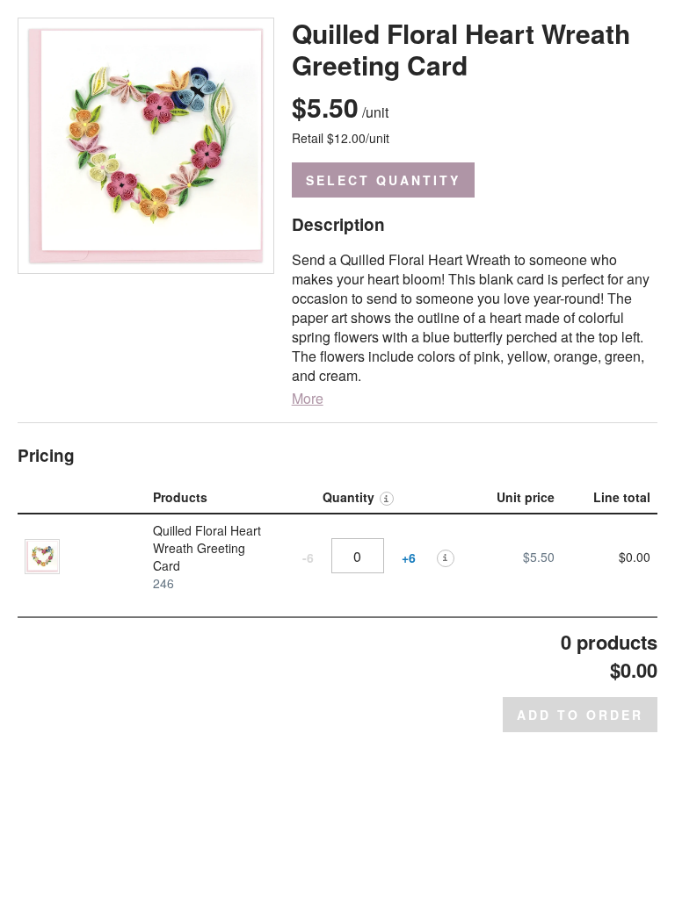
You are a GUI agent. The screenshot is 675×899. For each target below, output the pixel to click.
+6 (409, 558)
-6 (308, 558)
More (307, 398)
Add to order (580, 714)
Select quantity (383, 180)
